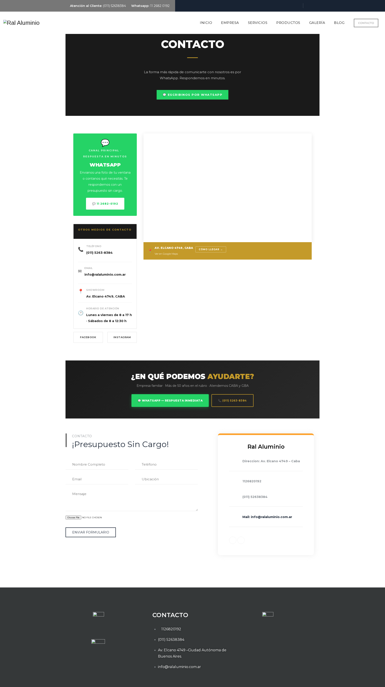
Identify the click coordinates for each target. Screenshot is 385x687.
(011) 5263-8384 (99, 253)
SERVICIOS (258, 23)
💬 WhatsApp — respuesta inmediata (170, 400)
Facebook (88, 337)
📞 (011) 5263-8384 (232, 400)
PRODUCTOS (288, 23)
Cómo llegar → (211, 249)
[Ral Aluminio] (21, 23)
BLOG (339, 23)
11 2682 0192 (159, 6)
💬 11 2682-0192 (105, 203)
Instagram (122, 337)
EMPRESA (230, 23)
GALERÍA (317, 23)
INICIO (206, 23)
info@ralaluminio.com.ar (105, 275)
